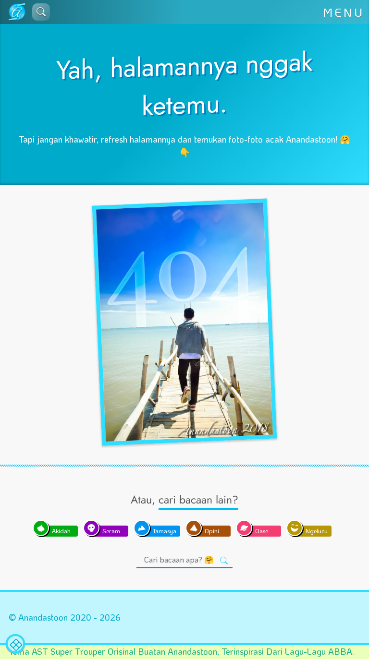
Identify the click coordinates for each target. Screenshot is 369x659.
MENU (343, 12)
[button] (41, 12)
